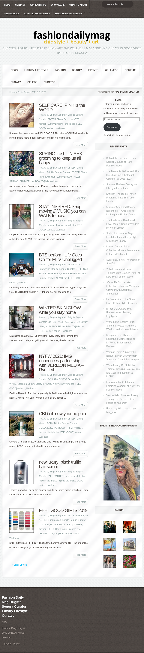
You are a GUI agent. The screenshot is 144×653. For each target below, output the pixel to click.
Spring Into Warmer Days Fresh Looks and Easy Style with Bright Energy (121, 237)
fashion (60, 70)
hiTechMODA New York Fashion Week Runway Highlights (119, 312)
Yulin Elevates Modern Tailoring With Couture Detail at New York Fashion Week (123, 273)
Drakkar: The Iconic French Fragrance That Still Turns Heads (121, 197)
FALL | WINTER (72, 119)
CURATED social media (37, 13)
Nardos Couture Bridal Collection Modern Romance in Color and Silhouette (123, 250)
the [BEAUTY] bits (40, 181)
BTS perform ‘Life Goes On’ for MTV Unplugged (60, 257)
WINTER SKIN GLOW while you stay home (60, 310)
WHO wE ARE (57, 5)
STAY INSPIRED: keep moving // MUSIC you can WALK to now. (62, 211)
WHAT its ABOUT (78, 5)
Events (93, 70)
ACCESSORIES (76, 515)
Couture (130, 70)
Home (12, 92)
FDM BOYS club (47, 176)
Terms (16, 643)
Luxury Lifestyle (36, 70)
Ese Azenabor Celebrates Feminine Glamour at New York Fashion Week (123, 386)
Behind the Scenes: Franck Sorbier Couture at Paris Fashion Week (121, 162)
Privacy (7, 643)
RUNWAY (16, 82)
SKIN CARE (55, 326)
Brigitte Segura (57, 115)
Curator (49, 82)
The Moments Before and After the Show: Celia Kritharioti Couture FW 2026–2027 (123, 175)
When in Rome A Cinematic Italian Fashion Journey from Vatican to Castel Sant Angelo (122, 356)
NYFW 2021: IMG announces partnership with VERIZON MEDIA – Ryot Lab (61, 363)
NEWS (14, 70)
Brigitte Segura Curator (58, 172)
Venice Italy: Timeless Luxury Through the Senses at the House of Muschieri (122, 399)
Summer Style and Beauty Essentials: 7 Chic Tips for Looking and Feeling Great (120, 211)
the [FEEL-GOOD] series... (69, 432)
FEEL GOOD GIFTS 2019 (63, 510)
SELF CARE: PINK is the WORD (62, 107)
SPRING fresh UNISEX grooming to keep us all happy (60, 158)
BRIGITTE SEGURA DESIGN (68, 13)
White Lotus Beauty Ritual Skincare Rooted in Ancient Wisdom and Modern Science (122, 325)
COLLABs (53, 379)
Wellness (111, 70)
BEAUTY (77, 70)
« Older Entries (19, 565)
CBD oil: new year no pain (62, 413)
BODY (50, 423)
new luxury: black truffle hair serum (60, 464)
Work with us (38, 5)
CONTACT (20, 5)
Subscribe (112, 127)
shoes (68, 124)
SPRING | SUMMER (19, 181)
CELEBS (32, 82)
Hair (66, 476)
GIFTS (51, 529)
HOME (7, 5)
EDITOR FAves (55, 119)
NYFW (56, 384)
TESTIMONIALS (12, 13)
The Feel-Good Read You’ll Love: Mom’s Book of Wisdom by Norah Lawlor (122, 224)
